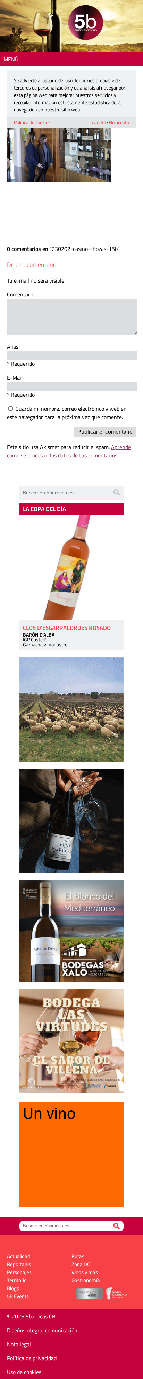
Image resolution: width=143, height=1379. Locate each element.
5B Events (18, 1296)
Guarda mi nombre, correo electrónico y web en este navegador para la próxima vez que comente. (67, 413)
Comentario (20, 294)
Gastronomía (86, 1280)
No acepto (119, 122)
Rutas (78, 1256)
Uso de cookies (24, 1372)
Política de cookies (32, 122)
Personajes (19, 1272)
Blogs (13, 1288)
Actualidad (18, 1256)
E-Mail (15, 377)
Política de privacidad (32, 1358)
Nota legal (19, 1344)
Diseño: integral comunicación (42, 1330)
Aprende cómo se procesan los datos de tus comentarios (69, 451)
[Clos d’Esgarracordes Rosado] (71, 567)
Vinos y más (85, 1272)
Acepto (99, 122)
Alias (12, 346)
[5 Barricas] (85, 23)
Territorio (17, 1280)
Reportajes (19, 1264)
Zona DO (81, 1264)
